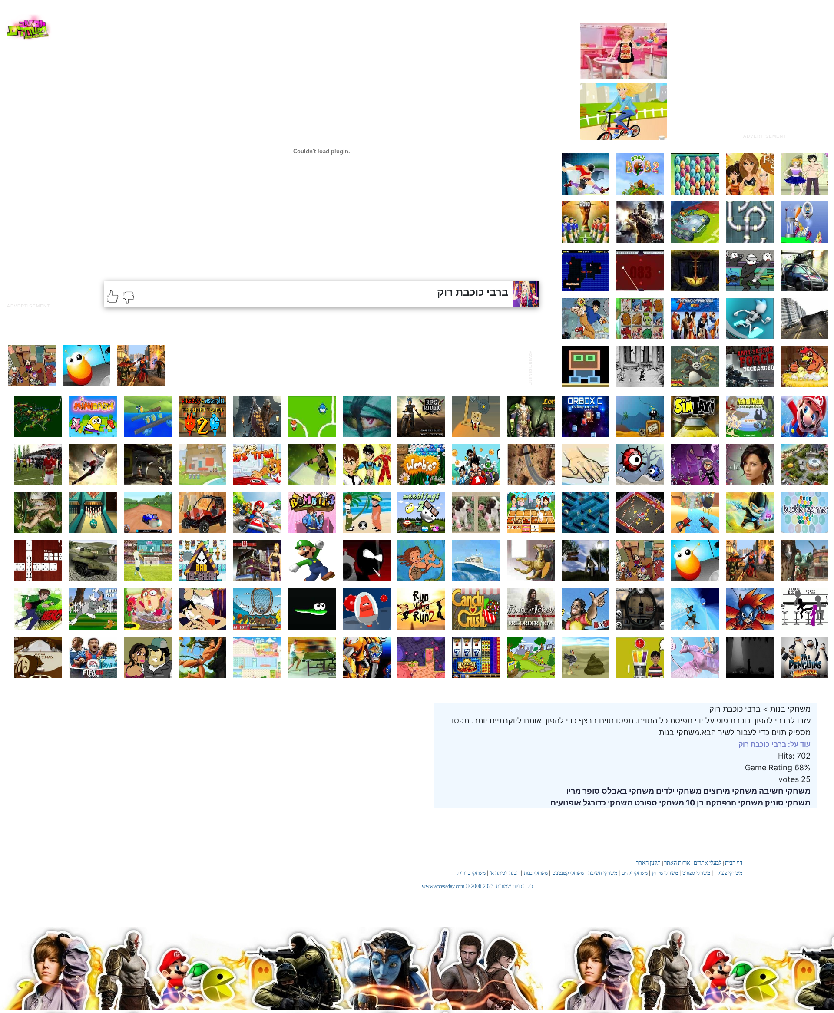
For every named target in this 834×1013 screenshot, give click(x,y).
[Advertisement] (764, 75)
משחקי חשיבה (784, 790)
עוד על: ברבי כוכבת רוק (774, 744)
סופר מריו (583, 790)
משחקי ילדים (678, 790)
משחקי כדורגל (607, 802)
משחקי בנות (536, 873)
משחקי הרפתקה (733, 802)
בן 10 (694, 802)
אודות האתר (677, 862)
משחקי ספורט (658, 802)
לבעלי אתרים (707, 862)
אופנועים (565, 802)
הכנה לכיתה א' (505, 873)
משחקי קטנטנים (568, 873)
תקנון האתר (648, 862)
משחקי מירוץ (665, 873)
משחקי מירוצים (729, 790)
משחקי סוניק (787, 802)
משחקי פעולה (728, 873)
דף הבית (733, 862)
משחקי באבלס (627, 790)
